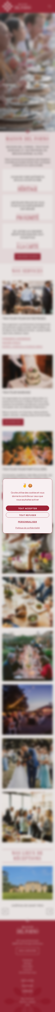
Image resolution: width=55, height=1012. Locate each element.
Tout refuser (27, 515)
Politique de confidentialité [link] (27, 528)
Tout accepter (27, 508)
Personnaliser (27, 521)
